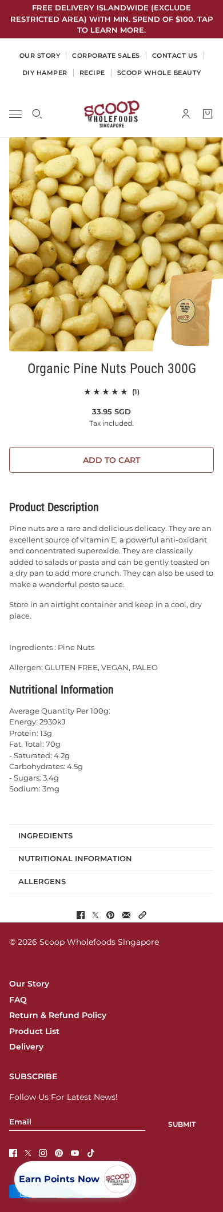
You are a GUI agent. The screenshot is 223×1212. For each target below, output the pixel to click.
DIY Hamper (44, 73)
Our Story (29, 984)
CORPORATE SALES (106, 56)
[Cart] (207, 114)
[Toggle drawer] (15, 113)
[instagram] (43, 1153)
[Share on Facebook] (80, 915)
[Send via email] (126, 915)
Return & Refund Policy (57, 1015)
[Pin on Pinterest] (110, 915)
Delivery (26, 1046)
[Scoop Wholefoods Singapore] (111, 114)
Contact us (175, 56)
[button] (142, 915)
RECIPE (92, 73)
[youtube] (75, 1153)
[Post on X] (95, 915)
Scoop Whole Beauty (159, 73)
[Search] (37, 114)
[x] (28, 1153)
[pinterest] (59, 1153)
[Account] (186, 114)
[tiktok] (91, 1153)
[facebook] (13, 1153)
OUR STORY (40, 56)
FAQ (18, 1000)
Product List (34, 1031)
